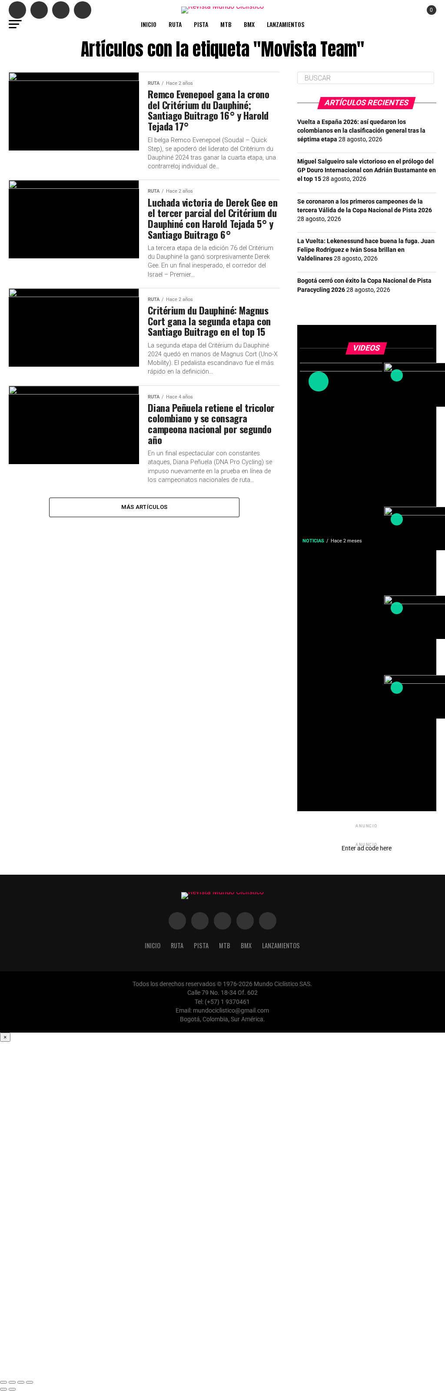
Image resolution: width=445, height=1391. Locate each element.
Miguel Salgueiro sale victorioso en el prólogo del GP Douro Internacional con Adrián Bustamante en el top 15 (366, 170)
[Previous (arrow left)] (3, 1389)
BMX (249, 24)
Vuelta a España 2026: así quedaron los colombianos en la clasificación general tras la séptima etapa (361, 130)
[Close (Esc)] (3, 1382)
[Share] (12, 1382)
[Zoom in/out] (29, 1382)
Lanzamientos (285, 24)
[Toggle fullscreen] (20, 1382)
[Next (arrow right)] (12, 1389)
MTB (226, 24)
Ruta (175, 24)
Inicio (148, 24)
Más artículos (144, 507)
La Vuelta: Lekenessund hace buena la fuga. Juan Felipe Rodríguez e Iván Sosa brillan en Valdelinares (366, 249)
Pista (201, 24)
